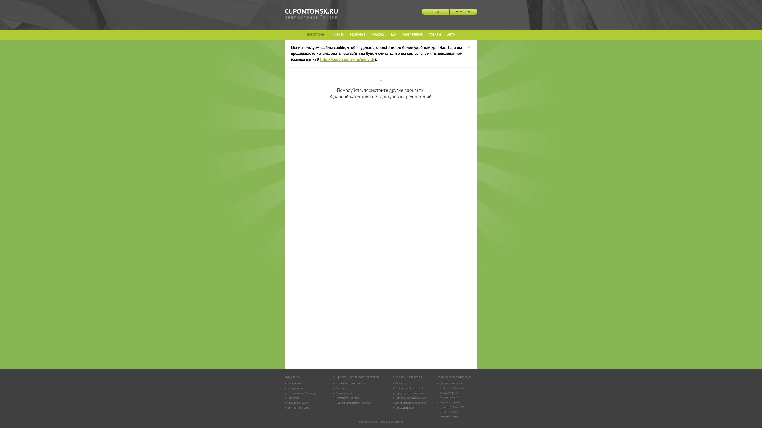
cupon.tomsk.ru (311, 14)
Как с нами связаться (407, 377)
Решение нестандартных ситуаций (354, 403)
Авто (451, 35)
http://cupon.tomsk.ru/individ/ (347, 59)
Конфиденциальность (299, 403)
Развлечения (413, 35)
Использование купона (347, 398)
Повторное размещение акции (411, 398)
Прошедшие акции (405, 408)
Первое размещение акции (409, 393)
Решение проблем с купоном (410, 388)
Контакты (400, 383)
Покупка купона (344, 393)
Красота (377, 35)
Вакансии (341, 388)
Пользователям (295, 388)
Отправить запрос (449, 397)
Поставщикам (295, 383)
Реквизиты (293, 398)
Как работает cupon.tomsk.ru (350, 383)
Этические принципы (299, 408)
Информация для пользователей (356, 377)
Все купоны (316, 35)
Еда (393, 35)
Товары (435, 35)
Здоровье (357, 35)
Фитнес (338, 35)
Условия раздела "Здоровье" (302, 393)
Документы (293, 377)
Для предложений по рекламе (410, 403)
